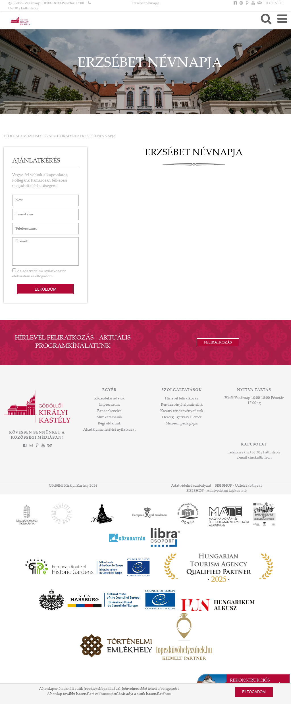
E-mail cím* (22, 212)
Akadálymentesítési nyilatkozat (109, 430)
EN (275, 3)
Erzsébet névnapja (145, 3)
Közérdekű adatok (109, 399)
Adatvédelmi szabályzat (191, 486)
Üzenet (18, 240)
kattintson (263, 458)
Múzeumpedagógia (182, 424)
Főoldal (12, 136)
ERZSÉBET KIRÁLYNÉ (59, 136)
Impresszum (109, 405)
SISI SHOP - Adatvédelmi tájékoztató (216, 491)
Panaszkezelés (109, 411)
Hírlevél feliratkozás (181, 399)
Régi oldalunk (109, 424)
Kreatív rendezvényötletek (181, 411)
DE (281, 3)
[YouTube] (253, 3)
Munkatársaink (109, 417)
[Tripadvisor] (259, 3)
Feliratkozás (218, 343)
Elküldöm (46, 289)
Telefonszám (23, 226)
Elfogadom (254, 692)
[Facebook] (235, 3)
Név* (17, 197)
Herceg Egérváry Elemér (181, 417)
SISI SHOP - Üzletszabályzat (238, 486)
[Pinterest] (247, 3)
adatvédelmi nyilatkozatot (44, 271)
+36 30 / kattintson (22, 9)
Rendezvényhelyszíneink (182, 405)
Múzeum (31, 136)
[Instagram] (241, 3)
